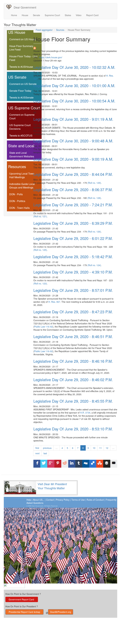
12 (107, 447)
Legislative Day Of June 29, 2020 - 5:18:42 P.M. (73, 256)
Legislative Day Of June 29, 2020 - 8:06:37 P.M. (73, 189)
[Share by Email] (114, 464)
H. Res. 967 (54, 301)
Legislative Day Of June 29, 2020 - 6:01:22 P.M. (73, 238)
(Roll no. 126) (94, 231)
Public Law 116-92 (43, 326)
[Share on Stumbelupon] (100, 464)
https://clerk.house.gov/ (50, 57)
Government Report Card (21, 599)
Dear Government (25, 7)
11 (100, 447)
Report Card (92, 15)
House (25, 15)
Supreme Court (52, 15)
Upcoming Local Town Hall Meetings (21, 175)
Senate (36, 15)
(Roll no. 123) (40, 283)
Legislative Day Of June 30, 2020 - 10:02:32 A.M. (74, 67)
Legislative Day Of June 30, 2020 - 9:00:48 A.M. (73, 140)
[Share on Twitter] (44, 464)
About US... (38, 499)
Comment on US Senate (23, 84)
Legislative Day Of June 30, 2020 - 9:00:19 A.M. (73, 159)
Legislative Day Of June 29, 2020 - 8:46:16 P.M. (73, 361)
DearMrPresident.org (60, 611)
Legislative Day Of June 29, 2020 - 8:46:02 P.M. (73, 379)
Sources (60, 29)
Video (78, 15)
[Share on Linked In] (72, 464)
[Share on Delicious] (93, 464)
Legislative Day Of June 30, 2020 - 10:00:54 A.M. (74, 101)
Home (14, 15)
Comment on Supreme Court (22, 116)
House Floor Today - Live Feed (23, 58)
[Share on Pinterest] (58, 464)
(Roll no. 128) (94, 197)
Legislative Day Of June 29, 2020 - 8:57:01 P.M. (73, 290)
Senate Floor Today (20, 90)
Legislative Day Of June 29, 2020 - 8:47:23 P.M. (73, 311)
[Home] (10, 7)
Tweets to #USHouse (21, 66)
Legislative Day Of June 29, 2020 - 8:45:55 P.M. (73, 401)
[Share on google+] (51, 464)
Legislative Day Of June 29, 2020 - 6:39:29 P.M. (73, 223)
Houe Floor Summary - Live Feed (22, 47)
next (37, 453)
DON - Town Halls (19, 208)
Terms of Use (78, 499)
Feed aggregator (44, 29)
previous (47, 447)
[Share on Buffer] (107, 464)
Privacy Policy (62, 499)
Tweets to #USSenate (21, 97)
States (68, 15)
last (45, 453)
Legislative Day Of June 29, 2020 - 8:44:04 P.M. (73, 174)
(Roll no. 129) (94, 182)
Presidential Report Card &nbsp (24, 611)
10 (94, 447)
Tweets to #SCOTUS (20, 135)
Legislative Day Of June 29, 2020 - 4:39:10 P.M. (73, 272)
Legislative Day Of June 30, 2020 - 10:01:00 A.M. (74, 85)
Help (28, 499)
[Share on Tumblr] (79, 464)
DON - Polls (16, 194)
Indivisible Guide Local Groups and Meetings (22, 185)
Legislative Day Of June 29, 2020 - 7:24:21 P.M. (73, 204)
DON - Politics (17, 201)
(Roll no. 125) (40, 249)
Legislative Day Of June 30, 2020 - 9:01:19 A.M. (73, 119)
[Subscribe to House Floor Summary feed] (75, 48)
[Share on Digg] (86, 464)
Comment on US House (22, 39)
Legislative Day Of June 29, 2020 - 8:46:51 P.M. (73, 336)
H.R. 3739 (85, 412)
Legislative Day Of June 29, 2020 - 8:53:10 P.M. (73, 429)
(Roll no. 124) (94, 265)
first (37, 447)
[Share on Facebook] (37, 464)
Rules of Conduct (95, 499)
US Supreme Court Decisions (20, 127)
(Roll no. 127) (40, 216)
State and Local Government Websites (21, 154)
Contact (50, 499)
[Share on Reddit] (65, 464)
